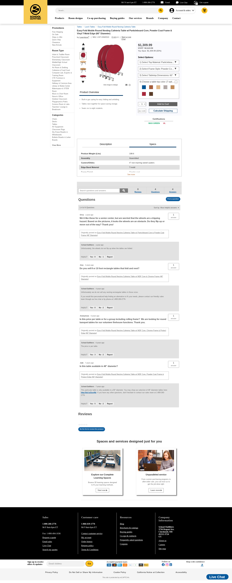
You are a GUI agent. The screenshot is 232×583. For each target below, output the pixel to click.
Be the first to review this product (92, 429)
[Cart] (204, 10)
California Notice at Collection (151, 572)
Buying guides (126, 532)
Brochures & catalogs (129, 528)
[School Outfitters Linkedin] (170, 565)
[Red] (144, 94)
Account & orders (183, 10)
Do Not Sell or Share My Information (86, 572)
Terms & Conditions (89, 549)
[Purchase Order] (135, 564)
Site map (162, 549)
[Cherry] (151, 87)
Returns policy (87, 545)
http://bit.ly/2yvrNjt (88, 393)
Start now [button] (102, 490)
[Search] (160, 10)
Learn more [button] (156, 490)
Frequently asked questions (131, 540)
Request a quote (49, 537)
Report (110, 257)
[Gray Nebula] (165, 87)
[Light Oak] (173, 87)
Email (167, 2)
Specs (152, 144)
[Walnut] (151, 94)
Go (89, 563)
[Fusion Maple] (158, 87)
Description (106, 144)
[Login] (172, 10)
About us (162, 540)
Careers (162, 544)
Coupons (124, 544)
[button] (173, 216)
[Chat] (178, 2)
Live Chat (183, 3)
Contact (91, 533)
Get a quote (204, 2)
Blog (122, 524)
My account (86, 537)
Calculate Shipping (163, 111)
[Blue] (144, 87)
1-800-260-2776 (148, 2)
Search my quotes (49, 549)
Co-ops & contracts (128, 536)
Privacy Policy (51, 572)
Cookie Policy (120, 572)
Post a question (173, 199)
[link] (84, 184)
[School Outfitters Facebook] (163, 565)
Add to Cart (163, 104)
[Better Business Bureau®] (202, 565)
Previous (83, 44)
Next (83, 82)
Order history (87, 541)
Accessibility (181, 572)
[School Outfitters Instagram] (167, 565)
